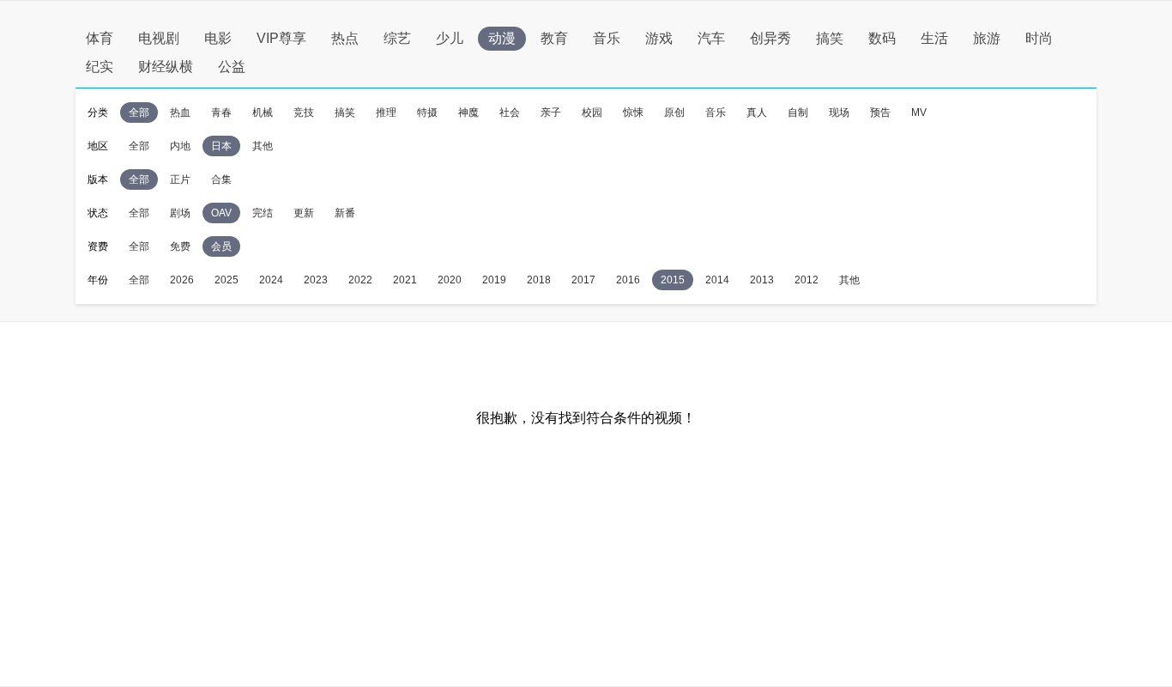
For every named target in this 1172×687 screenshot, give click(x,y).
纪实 (99, 66)
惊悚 (633, 112)
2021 (405, 280)
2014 (717, 280)
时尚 (1039, 38)
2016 (628, 280)
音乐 (606, 38)
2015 (673, 280)
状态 (98, 213)
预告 (880, 112)
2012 (806, 280)
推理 (386, 112)
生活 (934, 38)
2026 (182, 280)
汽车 (711, 38)
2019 (494, 280)
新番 (345, 213)
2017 (583, 280)
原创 (674, 112)
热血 (180, 112)
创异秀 (770, 38)
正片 (180, 179)
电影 (218, 38)
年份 (98, 280)
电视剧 (158, 38)
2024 (271, 280)
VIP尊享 (281, 38)
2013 (762, 280)
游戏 (659, 38)
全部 (139, 112)
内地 (180, 146)
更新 (303, 213)
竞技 (303, 112)
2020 (450, 280)
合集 (221, 179)
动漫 (502, 38)
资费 (98, 246)
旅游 (986, 38)
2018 (539, 280)
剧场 (180, 213)
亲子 (551, 112)
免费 (180, 246)
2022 (360, 280)
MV (919, 112)
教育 (554, 38)
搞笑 (829, 38)
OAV (221, 213)
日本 (221, 146)
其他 (262, 146)
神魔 (468, 112)
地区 (98, 146)
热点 (345, 38)
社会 (509, 112)
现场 (839, 112)
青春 (221, 112)
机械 (262, 112)
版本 (98, 179)
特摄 (427, 112)
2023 (316, 280)
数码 (882, 38)
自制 (798, 112)
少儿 (449, 38)
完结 (262, 213)
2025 (226, 280)
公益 (231, 66)
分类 (98, 112)
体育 (99, 38)
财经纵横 (165, 66)
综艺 (397, 38)
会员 (221, 246)
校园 (592, 112)
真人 (756, 112)
